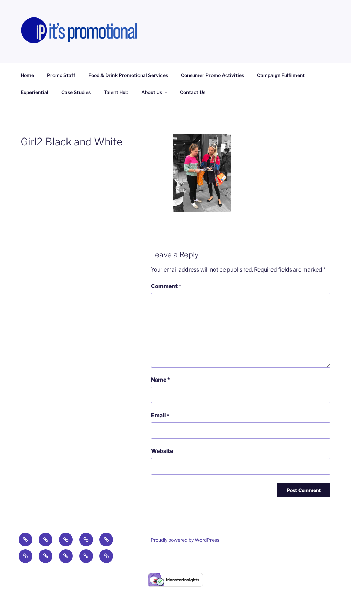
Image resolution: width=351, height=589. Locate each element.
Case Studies (76, 92)
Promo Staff (61, 75)
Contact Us (192, 92)
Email (160, 415)
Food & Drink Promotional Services (128, 75)
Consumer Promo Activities (212, 75)
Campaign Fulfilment (281, 75)
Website (162, 451)
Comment (166, 286)
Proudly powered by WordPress (184, 540)
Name (160, 379)
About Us (151, 92)
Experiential (34, 92)
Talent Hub (116, 92)
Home (27, 75)
